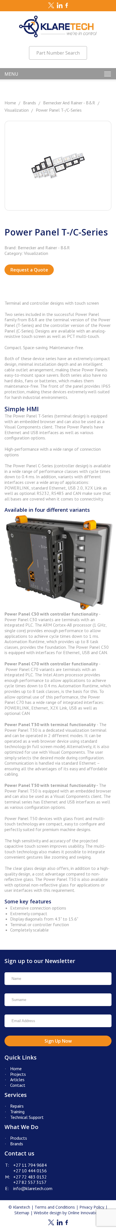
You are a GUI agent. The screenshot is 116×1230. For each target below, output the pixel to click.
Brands (29, 102)
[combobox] (58, 53)
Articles (17, 1079)
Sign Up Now (58, 1041)
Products (18, 1138)
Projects (18, 1074)
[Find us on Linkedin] (60, 6)
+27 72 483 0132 (30, 1177)
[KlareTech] (58, 26)
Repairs (17, 1106)
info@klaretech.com (32, 1188)
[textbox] (58, 53)
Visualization (17, 110)
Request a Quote (29, 270)
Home (10, 102)
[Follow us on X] (51, 6)
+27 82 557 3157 (29, 1182)
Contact (17, 1085)
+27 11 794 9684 (30, 1165)
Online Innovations (85, 1212)
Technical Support (27, 1117)
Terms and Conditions (55, 1207)
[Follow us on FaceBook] (66, 5)
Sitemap (21, 1212)
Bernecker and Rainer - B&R (69, 102)
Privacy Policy (91, 1207)
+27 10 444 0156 (30, 1170)
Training (17, 1111)
